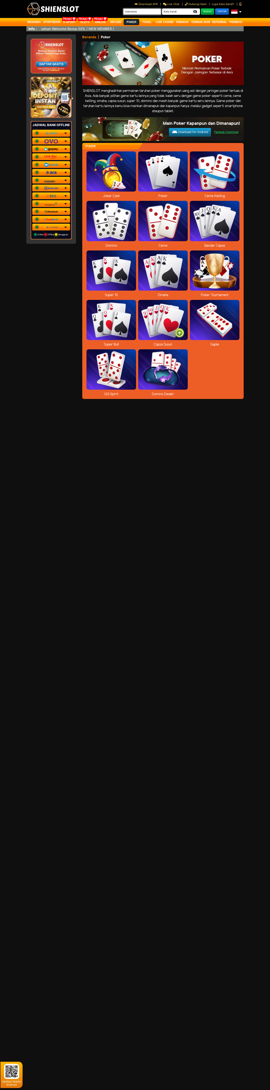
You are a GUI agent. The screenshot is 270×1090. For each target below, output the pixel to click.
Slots (84, 22)
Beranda (34, 22)
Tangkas (182, 22)
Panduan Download (226, 132)
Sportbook (52, 22)
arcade (116, 22)
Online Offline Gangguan (52, 234)
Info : (32, 29)
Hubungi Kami (197, 4)
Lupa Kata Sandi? (223, 4)
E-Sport (69, 22)
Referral (219, 22)
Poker (131, 22)
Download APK (148, 4)
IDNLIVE (100, 22)
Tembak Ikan (200, 22)
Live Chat (173, 4)
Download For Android (192, 132)
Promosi (235, 22)
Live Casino (165, 22)
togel (147, 22)
